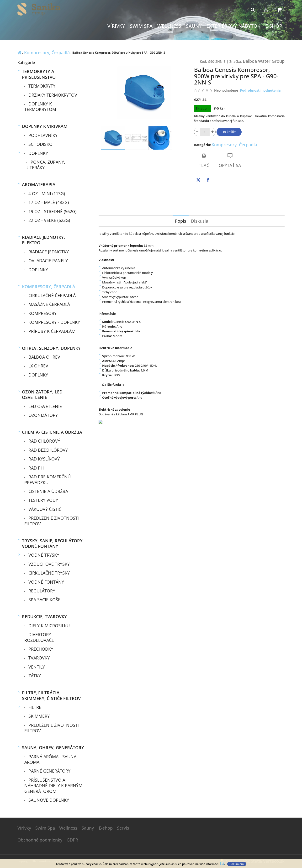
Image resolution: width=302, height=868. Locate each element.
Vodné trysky (43, 555)
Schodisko (40, 144)
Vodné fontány (45, 582)
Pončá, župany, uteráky (45, 164)
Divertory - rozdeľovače (39, 637)
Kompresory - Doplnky (53, 322)
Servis (123, 828)
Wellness (68, 828)
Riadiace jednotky (48, 252)
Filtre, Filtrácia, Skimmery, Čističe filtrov (51, 695)
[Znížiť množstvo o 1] (197, 132)
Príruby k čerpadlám (51, 331)
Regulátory (41, 591)
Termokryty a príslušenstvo (39, 74)
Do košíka (229, 132)
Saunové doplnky (48, 800)
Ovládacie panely (47, 260)
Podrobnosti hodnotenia (260, 90)
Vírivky (24, 828)
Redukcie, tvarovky (44, 616)
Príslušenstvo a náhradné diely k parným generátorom (53, 785)
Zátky (34, 676)
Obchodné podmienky (39, 840)
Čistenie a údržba (47, 491)
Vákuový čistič (44, 509)
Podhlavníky (42, 135)
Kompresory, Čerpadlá (48, 286)
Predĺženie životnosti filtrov (51, 520)
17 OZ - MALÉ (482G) (48, 202)
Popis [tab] (180, 221)
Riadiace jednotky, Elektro (43, 240)
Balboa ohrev (43, 357)
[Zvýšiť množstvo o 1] (212, 132)
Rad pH (35, 468)
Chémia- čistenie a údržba (52, 432)
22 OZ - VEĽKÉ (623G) (48, 220)
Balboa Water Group (264, 61)
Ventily (36, 667)
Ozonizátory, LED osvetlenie (42, 394)
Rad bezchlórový (47, 450)
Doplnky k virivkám (45, 126)
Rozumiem (237, 864)
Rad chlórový (43, 441)
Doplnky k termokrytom (40, 106)
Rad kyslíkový (43, 459)
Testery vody (42, 500)
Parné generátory (48, 771)
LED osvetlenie (44, 406)
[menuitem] (116, 26)
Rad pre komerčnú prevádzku (47, 479)
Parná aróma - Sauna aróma (50, 759)
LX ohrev (37, 366)
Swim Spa (45, 828)
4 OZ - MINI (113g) (46, 193)
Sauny (88, 828)
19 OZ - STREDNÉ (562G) (51, 211)
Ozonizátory (42, 415)
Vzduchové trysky (48, 564)
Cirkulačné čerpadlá (51, 295)
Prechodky (40, 649)
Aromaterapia (38, 184)
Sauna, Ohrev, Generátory (53, 747)
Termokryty (41, 86)
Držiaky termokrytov (52, 95)
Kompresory (42, 313)
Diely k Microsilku (48, 625)
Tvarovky (38, 658)
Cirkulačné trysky (48, 573)
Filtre (34, 707)
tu (222, 863)
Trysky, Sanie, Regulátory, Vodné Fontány (53, 543)
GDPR (72, 840)
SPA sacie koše (43, 599)
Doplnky (37, 153)
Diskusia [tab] (199, 221)
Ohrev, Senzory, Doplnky (51, 348)
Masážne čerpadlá (48, 304)
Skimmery (38, 716)
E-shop (106, 828)
